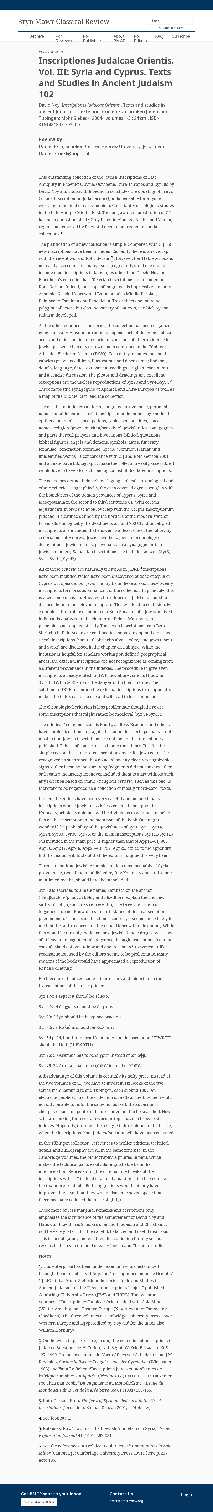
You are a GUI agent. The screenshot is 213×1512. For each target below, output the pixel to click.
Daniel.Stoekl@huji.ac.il (64, 153)
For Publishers (92, 38)
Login (186, 1494)
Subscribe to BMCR (39, 1502)
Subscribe (181, 36)
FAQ (159, 36)
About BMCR (120, 38)
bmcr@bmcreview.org (126, 1500)
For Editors (140, 38)
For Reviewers (65, 38)
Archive (37, 36)
